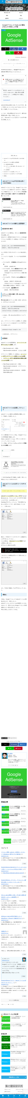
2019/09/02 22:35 (4, 984)
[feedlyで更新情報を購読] (15, 765)
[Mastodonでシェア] (11, 648)
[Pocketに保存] (17, 652)
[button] (25, 539)
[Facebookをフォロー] (11, 765)
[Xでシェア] (5, 648)
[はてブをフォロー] (13, 765)
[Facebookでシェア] (5, 652)
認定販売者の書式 (9, 164)
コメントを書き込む (14, 1000)
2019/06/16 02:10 (4, 871)
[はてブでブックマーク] (11, 652)
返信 (25, 863)
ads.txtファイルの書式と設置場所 (11, 162)
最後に (5, 175)
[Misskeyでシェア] (23, 648)
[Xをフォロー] (9, 765)
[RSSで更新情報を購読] (17, 765)
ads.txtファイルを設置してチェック (12, 171)
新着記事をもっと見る (14, 1077)
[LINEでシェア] (23, 652)
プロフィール (7, 1089)
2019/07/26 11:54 (4, 933)
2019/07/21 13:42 (4, 899)
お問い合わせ (7, 1091)
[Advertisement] (14, 137)
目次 (12, 155)
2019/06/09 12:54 (4, 856)
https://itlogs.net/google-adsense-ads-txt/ (13, 873)
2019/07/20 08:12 (4, 884)
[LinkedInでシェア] (14, 656)
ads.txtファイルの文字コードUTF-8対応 (13, 173)
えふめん (10, 753)
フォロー (15, 791)
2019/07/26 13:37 (5, 960)
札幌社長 (3, 931)
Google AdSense (13, 738)
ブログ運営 (5, 738)
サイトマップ (21, 1091)
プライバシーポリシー (21, 1089)
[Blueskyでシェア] (17, 648)
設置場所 (8, 169)
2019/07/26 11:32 (4, 920)
